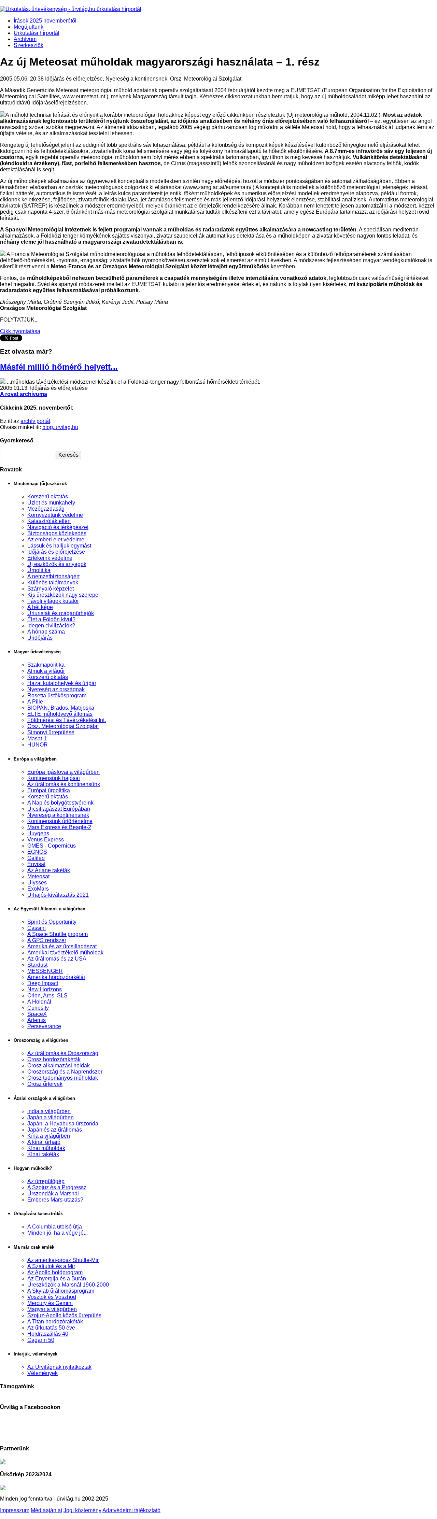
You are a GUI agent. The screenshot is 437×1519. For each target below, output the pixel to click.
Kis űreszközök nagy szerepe (62, 595)
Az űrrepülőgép (46, 1181)
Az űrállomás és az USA (56, 959)
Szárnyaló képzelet (50, 589)
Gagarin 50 (40, 1340)
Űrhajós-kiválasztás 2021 (58, 895)
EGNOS (37, 852)
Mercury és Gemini (50, 1303)
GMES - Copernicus (51, 846)
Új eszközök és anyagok (56, 564)
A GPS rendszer (46, 940)
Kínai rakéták (43, 1154)
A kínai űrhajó (43, 1142)
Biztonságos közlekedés (56, 533)
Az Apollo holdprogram (55, 1272)
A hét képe (40, 607)
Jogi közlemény (82, 1510)
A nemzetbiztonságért (53, 576)
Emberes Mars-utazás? (55, 1200)
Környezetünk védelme (55, 515)
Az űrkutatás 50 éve (51, 1328)
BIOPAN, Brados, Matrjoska (60, 708)
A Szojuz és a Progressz (56, 1187)
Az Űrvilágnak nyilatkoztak (59, 1367)
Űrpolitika (39, 570)
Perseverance (44, 1026)
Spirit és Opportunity (51, 922)
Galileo (36, 858)
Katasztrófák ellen (49, 521)
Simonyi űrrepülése (50, 732)
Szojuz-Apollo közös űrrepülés (64, 1315)
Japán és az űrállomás (54, 1130)
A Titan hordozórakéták (55, 1321)
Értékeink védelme (49, 558)
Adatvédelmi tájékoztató (131, 1510)
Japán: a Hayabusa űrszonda (62, 1123)
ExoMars (38, 889)
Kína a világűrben (48, 1136)
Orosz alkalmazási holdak (58, 1065)
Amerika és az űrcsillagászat (62, 946)
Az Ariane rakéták (48, 870)
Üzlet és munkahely (51, 503)
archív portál (35, 421)
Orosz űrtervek (44, 1084)
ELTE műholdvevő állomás (60, 714)
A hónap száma (46, 632)
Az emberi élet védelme (55, 539)
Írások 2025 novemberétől (45, 21)
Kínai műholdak (46, 1148)
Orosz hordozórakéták (54, 1059)
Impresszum (14, 1510)
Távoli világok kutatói (53, 601)
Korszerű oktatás (47, 496)
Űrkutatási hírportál (36, 33)
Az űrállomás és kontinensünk (63, 784)
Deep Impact (42, 983)
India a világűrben (49, 1111)
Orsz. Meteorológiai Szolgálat (63, 726)
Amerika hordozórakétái (56, 977)
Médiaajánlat (46, 1510)
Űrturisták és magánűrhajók (60, 613)
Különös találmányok (52, 582)
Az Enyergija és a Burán (56, 1278)
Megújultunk (28, 27)
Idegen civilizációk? (51, 625)
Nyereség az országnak (56, 689)
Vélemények (42, 1373)
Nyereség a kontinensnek (58, 815)
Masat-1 (37, 738)
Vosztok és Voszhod (51, 1297)
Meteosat (38, 876)
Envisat (36, 864)
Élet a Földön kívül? (51, 619)
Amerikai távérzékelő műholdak (65, 952)
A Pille (35, 702)
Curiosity (38, 1008)
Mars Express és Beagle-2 (59, 827)
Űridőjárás (40, 638)
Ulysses (37, 882)
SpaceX (37, 1014)
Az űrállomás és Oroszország (62, 1053)
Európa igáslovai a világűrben (63, 772)
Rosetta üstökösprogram (56, 695)
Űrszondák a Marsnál (53, 1193)
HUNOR (37, 745)
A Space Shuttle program (57, 934)
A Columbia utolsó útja (54, 1227)
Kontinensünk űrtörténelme (60, 821)
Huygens (38, 833)
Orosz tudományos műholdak (62, 1078)
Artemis (36, 1020)
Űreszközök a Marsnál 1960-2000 (68, 1285)
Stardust (37, 965)
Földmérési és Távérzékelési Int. (66, 720)
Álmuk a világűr (46, 671)
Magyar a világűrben (52, 1309)
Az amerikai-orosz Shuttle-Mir (63, 1260)
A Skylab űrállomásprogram (60, 1291)
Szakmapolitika (46, 665)
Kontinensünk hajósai (53, 778)
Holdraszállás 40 (47, 1334)
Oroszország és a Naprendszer (64, 1072)
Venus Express (45, 839)
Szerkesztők (28, 45)
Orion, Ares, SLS (47, 995)
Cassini (36, 928)
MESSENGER (45, 971)
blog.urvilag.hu (60, 427)
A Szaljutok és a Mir (51, 1266)
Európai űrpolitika (48, 790)
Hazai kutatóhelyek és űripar (61, 683)
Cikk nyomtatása (20, 331)
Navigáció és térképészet (57, 527)
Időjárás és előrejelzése (56, 552)
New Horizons (44, 989)
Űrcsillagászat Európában (58, 809)
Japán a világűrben (50, 1117)
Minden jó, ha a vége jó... (57, 1233)
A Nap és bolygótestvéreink (60, 803)
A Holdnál (39, 1002)
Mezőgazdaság (46, 509)
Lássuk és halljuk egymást (59, 546)
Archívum (25, 39)
